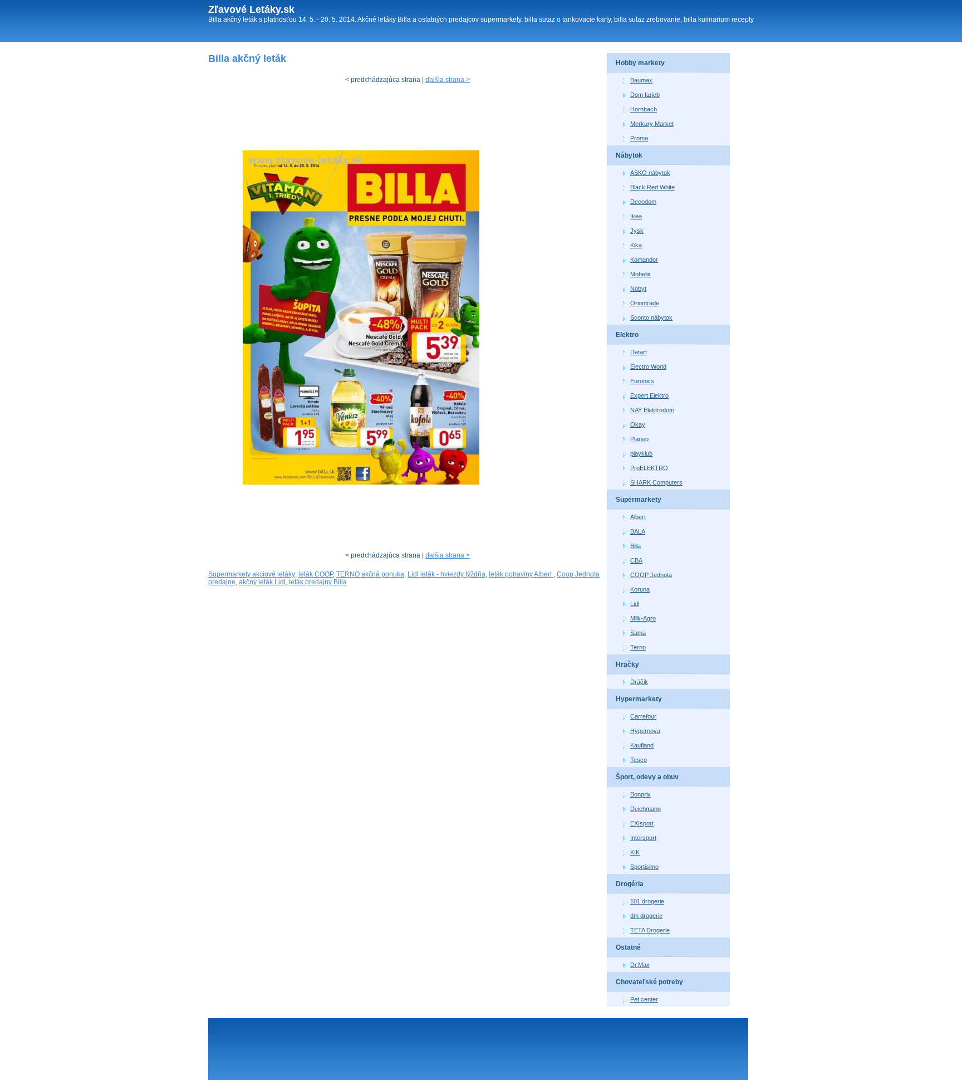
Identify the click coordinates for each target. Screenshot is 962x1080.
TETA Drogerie (650, 930)
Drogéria (630, 884)
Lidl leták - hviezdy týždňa (446, 574)
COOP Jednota (651, 574)
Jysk (637, 230)
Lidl (634, 603)
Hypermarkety (639, 699)
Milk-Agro (643, 618)
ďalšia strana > (447, 80)
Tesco (638, 759)
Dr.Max (640, 964)
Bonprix (640, 794)
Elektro (627, 335)
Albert (638, 517)
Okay (637, 424)
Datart (638, 352)
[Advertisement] (410, 120)
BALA (637, 531)
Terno (638, 647)
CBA (636, 560)
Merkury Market (652, 123)
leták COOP (315, 574)
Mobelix (640, 274)
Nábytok (629, 155)
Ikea (636, 216)
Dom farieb (645, 94)
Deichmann (645, 808)
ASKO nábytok (650, 172)
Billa (635, 546)
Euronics (642, 381)
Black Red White (652, 187)
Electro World (648, 366)
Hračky (627, 664)
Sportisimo (644, 866)
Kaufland (642, 745)
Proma (639, 138)
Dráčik (639, 681)
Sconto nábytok (651, 317)
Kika (636, 245)
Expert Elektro (649, 395)
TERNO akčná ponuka (370, 574)
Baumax (641, 80)
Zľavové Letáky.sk (251, 9)
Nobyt (638, 288)
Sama (638, 632)
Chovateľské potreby (649, 982)
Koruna (640, 589)
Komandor (644, 259)
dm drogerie (646, 915)
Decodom (643, 201)
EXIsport (642, 823)
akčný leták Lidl (262, 582)
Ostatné (628, 947)
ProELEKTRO (649, 468)
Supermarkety (638, 500)
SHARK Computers (656, 482)
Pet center (644, 999)
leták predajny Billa (318, 582)
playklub (641, 453)
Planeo (639, 439)
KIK (635, 852)
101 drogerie (647, 901)
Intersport (643, 837)
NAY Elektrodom (652, 410)
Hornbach (643, 109)
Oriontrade (644, 303)
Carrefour (643, 716)
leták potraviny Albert (521, 574)
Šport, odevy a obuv (647, 777)
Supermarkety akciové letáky (251, 574)
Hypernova (645, 730)
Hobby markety (640, 63)
